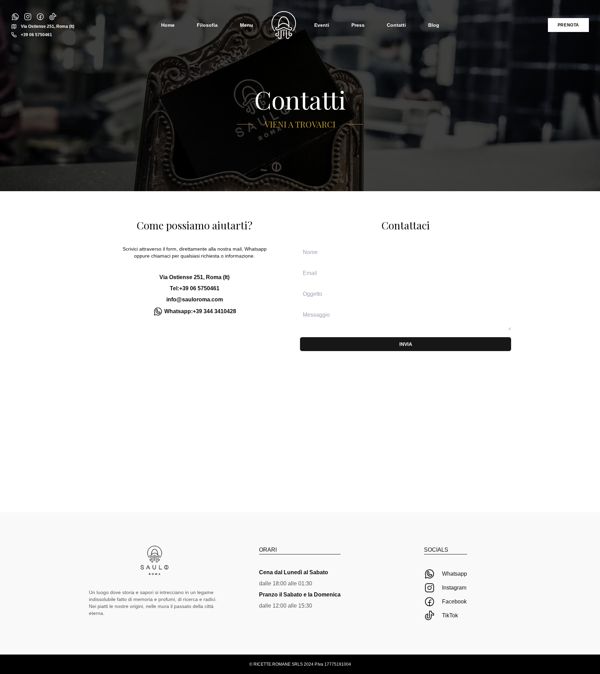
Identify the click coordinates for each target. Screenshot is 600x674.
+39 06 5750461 (36, 34)
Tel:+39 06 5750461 (194, 288)
